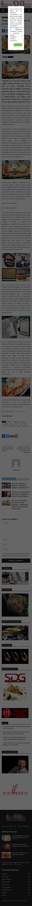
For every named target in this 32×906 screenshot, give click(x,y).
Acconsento (18, 45)
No (12, 45)
